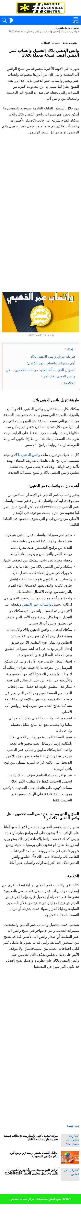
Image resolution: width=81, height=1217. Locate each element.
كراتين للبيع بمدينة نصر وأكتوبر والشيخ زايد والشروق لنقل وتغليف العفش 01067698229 (31, 1171)
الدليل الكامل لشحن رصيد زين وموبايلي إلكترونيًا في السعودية (34, 1154)
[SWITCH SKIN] (11, 20)
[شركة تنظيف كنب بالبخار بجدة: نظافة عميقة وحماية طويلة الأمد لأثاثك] (70, 1140)
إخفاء (70, 349)
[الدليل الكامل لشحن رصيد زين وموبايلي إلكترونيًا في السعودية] (70, 1157)
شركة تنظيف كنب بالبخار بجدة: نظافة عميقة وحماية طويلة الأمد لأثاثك (31, 1137)
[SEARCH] (4, 20)
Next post (73, 1126)
